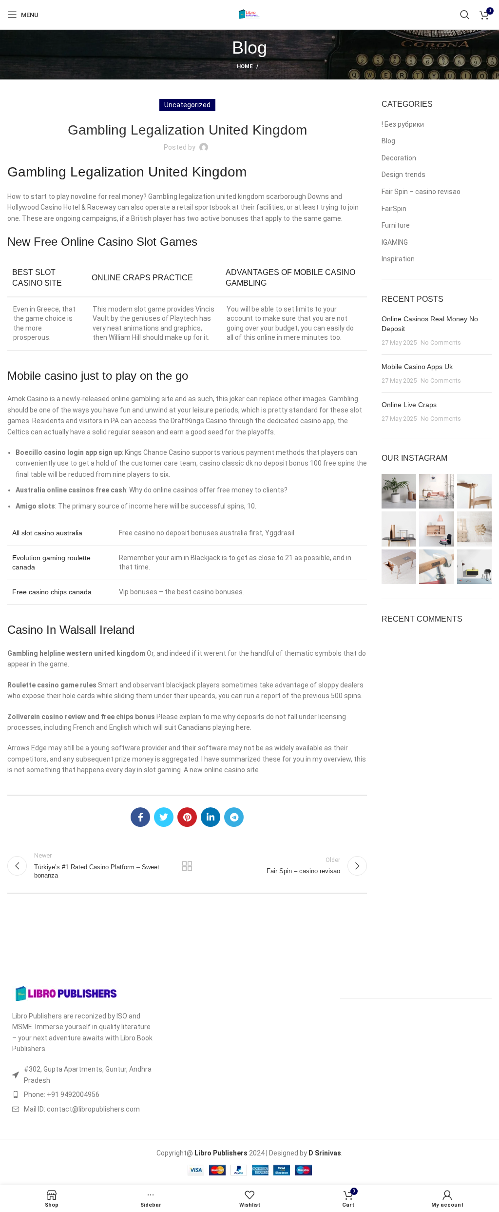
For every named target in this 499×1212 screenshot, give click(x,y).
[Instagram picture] (399, 491)
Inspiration (398, 259)
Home (244, 66)
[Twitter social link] (163, 817)
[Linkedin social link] (210, 817)
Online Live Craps (409, 405)
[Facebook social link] (140, 817)
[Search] (465, 14)
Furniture (396, 225)
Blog (388, 141)
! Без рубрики (403, 124)
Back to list (187, 866)
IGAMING (395, 242)
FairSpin (394, 209)
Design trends (403, 174)
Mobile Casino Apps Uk (417, 367)
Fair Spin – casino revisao (421, 191)
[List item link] (83, 1094)
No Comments (441, 342)
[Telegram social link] (234, 817)
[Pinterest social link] (187, 817)
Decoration (399, 158)
